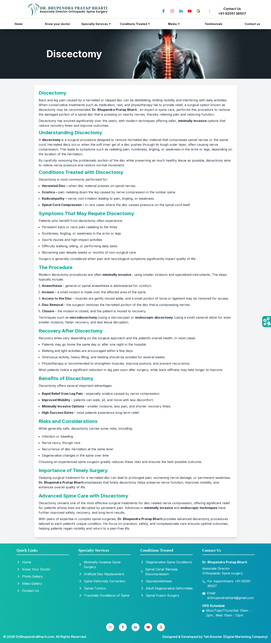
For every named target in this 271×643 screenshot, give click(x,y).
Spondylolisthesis (159, 581)
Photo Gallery (32, 576)
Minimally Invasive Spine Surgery (102, 564)
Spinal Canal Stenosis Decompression (161, 571)
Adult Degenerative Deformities (169, 588)
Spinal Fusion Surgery (162, 595)
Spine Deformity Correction (104, 581)
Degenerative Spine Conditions (169, 562)
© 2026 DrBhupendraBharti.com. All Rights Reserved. (45, 637)
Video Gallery (32, 584)
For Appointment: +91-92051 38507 (229, 583)
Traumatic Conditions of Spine (106, 595)
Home (26, 562)
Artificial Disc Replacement (104, 574)
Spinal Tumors (95, 588)
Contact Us (30, 591)
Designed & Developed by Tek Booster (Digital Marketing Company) (215, 637)
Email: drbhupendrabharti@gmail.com (230, 595)
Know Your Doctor (36, 569)
